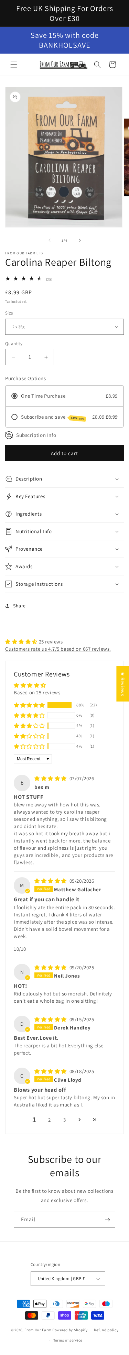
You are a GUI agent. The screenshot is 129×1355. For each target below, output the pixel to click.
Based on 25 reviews (37, 692)
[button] (13, 64)
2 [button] (49, 1119)
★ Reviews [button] (122, 684)
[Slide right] (79, 240)
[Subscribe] (107, 1220)
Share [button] (19, 606)
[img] (51, 778)
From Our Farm (37, 1330)
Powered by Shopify (70, 1330)
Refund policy (106, 1330)
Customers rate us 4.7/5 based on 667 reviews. (58, 649)
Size (9, 313)
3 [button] (64, 1119)
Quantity (13, 343)
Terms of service (67, 1340)
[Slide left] (49, 240)
